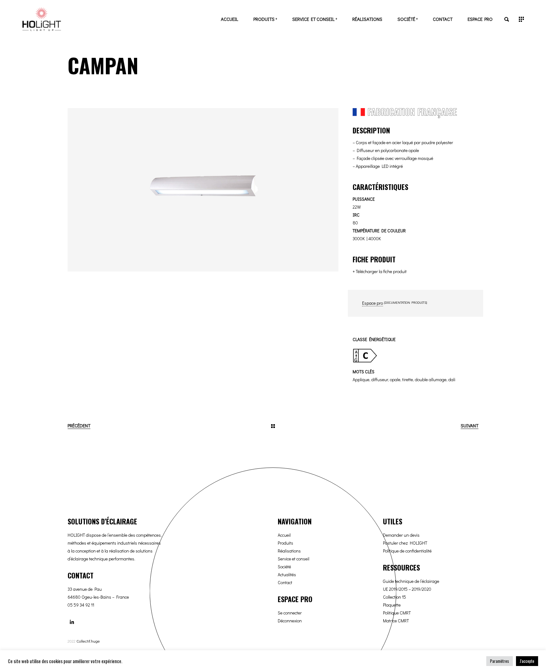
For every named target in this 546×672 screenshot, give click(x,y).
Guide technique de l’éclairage (411, 581)
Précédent (79, 425)
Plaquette (392, 605)
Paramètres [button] (499, 661)
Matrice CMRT (396, 621)
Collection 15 (394, 597)
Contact (285, 582)
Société (284, 567)
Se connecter (290, 613)
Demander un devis (401, 535)
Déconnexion (290, 621)
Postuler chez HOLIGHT (405, 543)
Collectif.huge (88, 641)
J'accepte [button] (527, 661)
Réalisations (289, 551)
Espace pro (372, 303)
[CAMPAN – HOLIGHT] (203, 190)
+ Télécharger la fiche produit (380, 271)
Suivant (469, 425)
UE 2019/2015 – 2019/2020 (407, 589)
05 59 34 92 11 (81, 605)
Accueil (284, 535)
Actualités (287, 574)
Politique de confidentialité (407, 551)
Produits (285, 543)
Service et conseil (293, 559)
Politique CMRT (397, 613)
